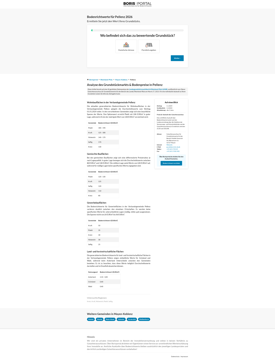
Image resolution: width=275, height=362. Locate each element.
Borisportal (93, 80)
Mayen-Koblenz (121, 80)
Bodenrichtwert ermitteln (171, 163)
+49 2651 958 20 (172, 149)
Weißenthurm (144, 319)
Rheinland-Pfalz (106, 80)
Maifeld (90, 319)
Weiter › (177, 58)
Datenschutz (175, 356)
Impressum (184, 356)
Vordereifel (132, 319)
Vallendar (121, 319)
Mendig (99, 319)
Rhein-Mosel (110, 319)
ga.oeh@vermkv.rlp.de (173, 147)
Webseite (169, 145)
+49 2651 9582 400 (173, 151)
